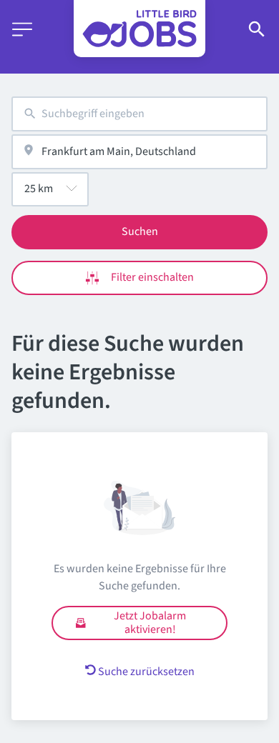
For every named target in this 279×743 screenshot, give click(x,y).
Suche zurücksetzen (146, 671)
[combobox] (139, 113)
